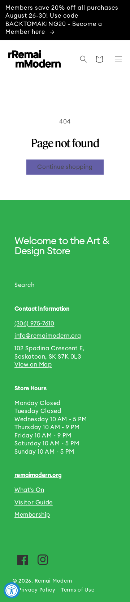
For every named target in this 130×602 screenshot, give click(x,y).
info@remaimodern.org (47, 336)
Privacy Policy (37, 590)
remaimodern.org (37, 475)
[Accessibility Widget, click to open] (12, 590)
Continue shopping (64, 167)
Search (24, 285)
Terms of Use (77, 590)
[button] (117, 59)
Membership (32, 515)
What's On (29, 490)
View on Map (33, 365)
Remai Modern (53, 581)
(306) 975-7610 (34, 324)
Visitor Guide (33, 503)
